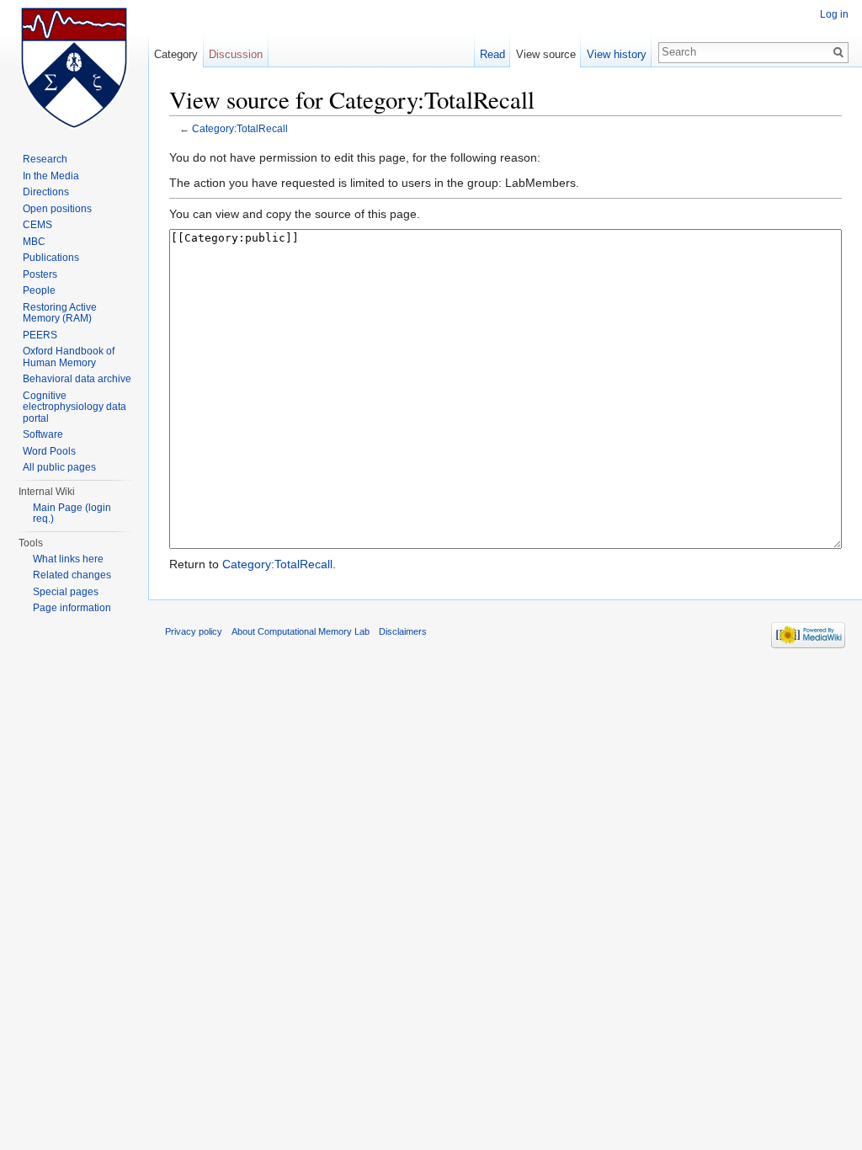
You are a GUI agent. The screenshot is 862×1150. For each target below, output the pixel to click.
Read (492, 54)
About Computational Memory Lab (300, 631)
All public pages (59, 467)
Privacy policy (193, 631)
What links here (68, 559)
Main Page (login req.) (72, 513)
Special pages (65, 592)
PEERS (40, 335)
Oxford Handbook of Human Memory (68, 357)
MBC (34, 242)
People (39, 290)
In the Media (51, 176)
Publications (51, 258)
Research (45, 159)
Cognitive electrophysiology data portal (74, 407)
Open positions (57, 209)
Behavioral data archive (77, 379)
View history (616, 54)
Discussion (236, 54)
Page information (72, 608)
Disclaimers (403, 631)
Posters (40, 274)
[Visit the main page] (74, 67)
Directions (46, 192)
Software (43, 434)
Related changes (72, 575)
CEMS (37, 225)
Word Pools (49, 451)
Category (176, 54)
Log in (834, 14)
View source (546, 54)
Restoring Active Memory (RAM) (60, 313)
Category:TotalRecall (240, 128)
